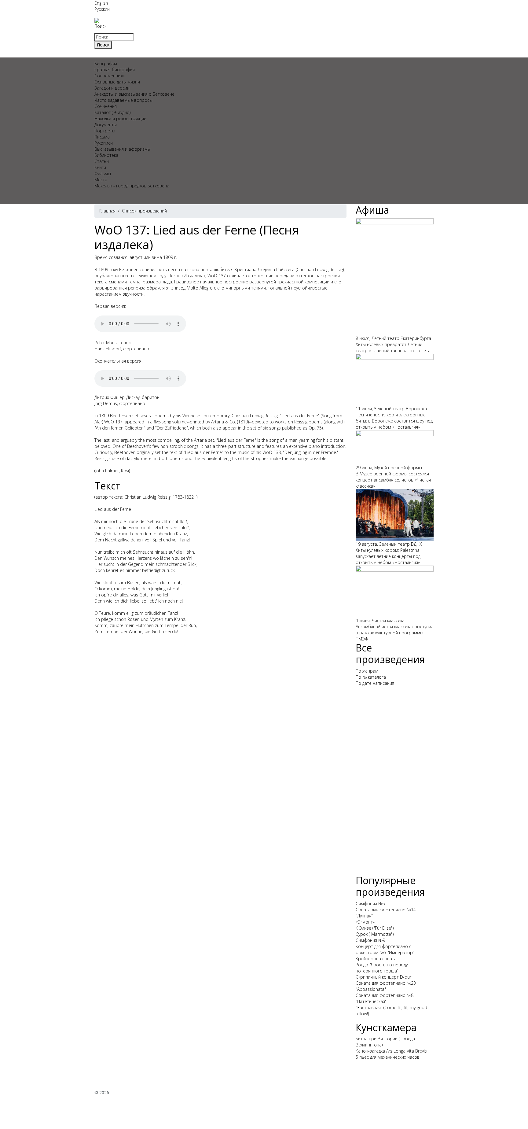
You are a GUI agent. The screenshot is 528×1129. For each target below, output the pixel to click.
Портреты (104, 131)
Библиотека (106, 155)
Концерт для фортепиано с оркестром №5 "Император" (385, 949)
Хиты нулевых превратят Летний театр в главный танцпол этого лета (393, 347)
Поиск (100, 26)
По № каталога (371, 677)
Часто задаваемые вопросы (123, 100)
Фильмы (102, 173)
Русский (102, 9)
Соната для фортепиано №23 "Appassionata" (386, 986)
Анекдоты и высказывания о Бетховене (134, 94)
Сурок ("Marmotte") (375, 934)
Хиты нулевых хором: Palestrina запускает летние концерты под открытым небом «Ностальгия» (388, 556)
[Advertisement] (395, 783)
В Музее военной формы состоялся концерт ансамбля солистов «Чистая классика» (393, 480)
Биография (105, 63)
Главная (107, 211)
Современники (109, 76)
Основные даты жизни (117, 82)
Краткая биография (114, 69)
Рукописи (103, 143)
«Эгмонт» (365, 922)
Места (100, 180)
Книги (100, 167)
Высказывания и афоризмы (122, 149)
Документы (105, 124)
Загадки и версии (112, 88)
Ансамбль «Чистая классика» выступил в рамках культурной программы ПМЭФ (394, 633)
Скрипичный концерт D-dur (383, 977)
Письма (102, 137)
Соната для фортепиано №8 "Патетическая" (384, 998)
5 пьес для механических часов (388, 1057)
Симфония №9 (370, 940)
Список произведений (144, 211)
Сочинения (105, 106)
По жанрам (367, 671)
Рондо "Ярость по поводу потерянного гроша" (382, 968)
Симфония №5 (370, 903)
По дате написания (375, 683)
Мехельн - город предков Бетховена (131, 186)
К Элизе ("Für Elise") (375, 928)
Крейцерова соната (376, 958)
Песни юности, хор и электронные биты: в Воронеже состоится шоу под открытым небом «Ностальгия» (394, 421)
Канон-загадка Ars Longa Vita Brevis (391, 1051)
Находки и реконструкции (120, 118)
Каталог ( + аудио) (112, 112)
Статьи (101, 161)
